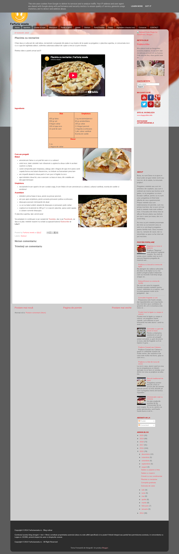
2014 (142, 513)
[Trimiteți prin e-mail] (48, 232)
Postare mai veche (122, 307)
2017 (142, 445)
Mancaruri (53, 27)
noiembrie (146, 457)
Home (17, 27)
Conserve (142, 27)
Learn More (137, 6)
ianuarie (145, 509)
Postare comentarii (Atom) (36, 313)
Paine (110, 27)
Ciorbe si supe (39, 27)
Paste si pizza (66, 27)
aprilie (144, 499)
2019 (142, 439)
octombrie (146, 461)
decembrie (146, 454)
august (144, 467)
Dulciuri (87, 27)
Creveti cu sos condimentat (151, 476)
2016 (142, 448)
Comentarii (144, 425)
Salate (77, 27)
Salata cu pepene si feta (150, 470)
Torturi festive (99, 27)
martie (144, 503)
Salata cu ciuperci (148, 473)
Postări (143, 421)
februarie (145, 506)
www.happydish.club (144, 115)
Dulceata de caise (148, 486)
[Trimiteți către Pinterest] (57, 232)
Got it (148, 6)
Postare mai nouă (24, 307)
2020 (142, 435)
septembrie (146, 464)
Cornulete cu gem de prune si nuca (155, 330)
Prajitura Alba (143, 44)
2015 (142, 451)
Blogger (105, 548)
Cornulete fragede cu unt (147, 298)
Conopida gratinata (148, 482)
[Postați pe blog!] (50, 232)
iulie (143, 490)
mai (143, 496)
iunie (144, 493)
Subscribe (65, 222)
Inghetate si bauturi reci (126, 27)
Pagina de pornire (72, 307)
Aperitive (27, 27)
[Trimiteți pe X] (52, 232)
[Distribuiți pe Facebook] (55, 232)
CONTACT (154, 27)
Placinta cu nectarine (149, 479)
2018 (142, 442)
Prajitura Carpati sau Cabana (149, 347)
